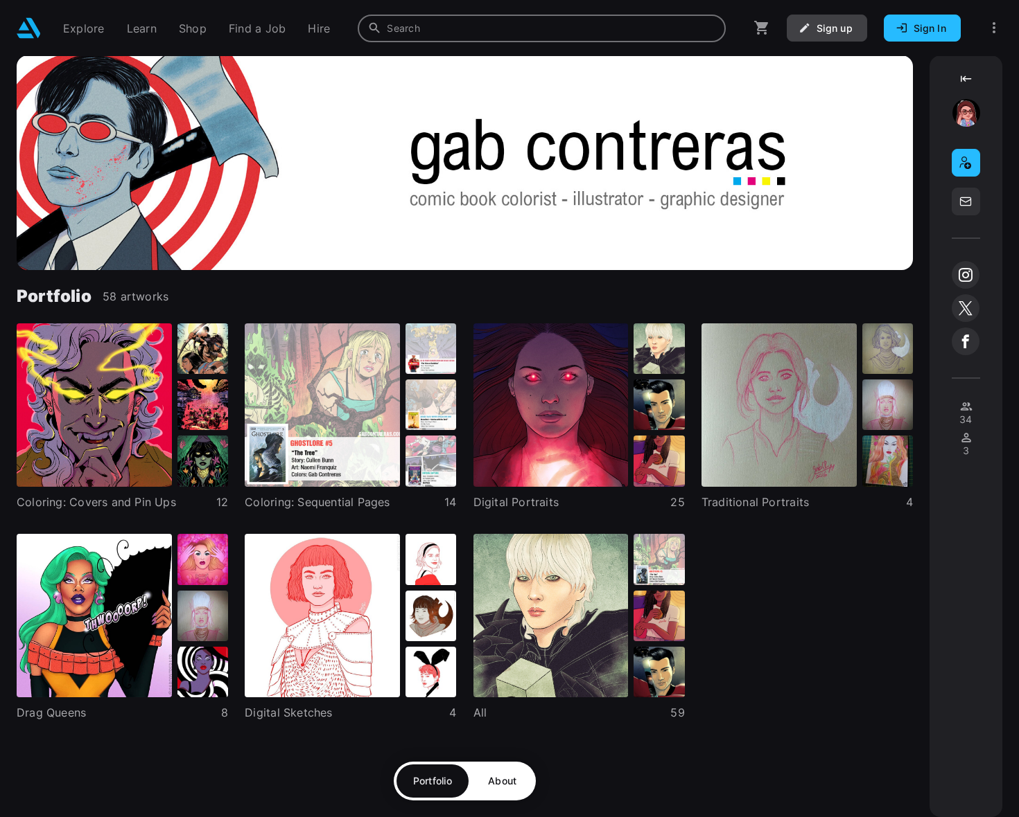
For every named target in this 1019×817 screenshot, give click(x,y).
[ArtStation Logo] (29, 28)
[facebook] (965, 341)
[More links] (994, 28)
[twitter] (965, 308)
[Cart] (762, 28)
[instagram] (965, 275)
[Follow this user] (966, 163)
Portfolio (433, 781)
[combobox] (542, 28)
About (502, 781)
